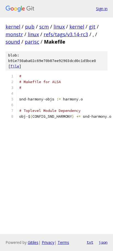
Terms (63, 242)
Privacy (48, 242)
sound (12, 41)
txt (90, 242)
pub (30, 26)
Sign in (102, 8)
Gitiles (33, 242)
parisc (32, 41)
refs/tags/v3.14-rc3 (66, 34)
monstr (14, 34)
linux (59, 26)
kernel (12, 26)
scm (44, 26)
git (92, 26)
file (14, 66)
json (103, 242)
